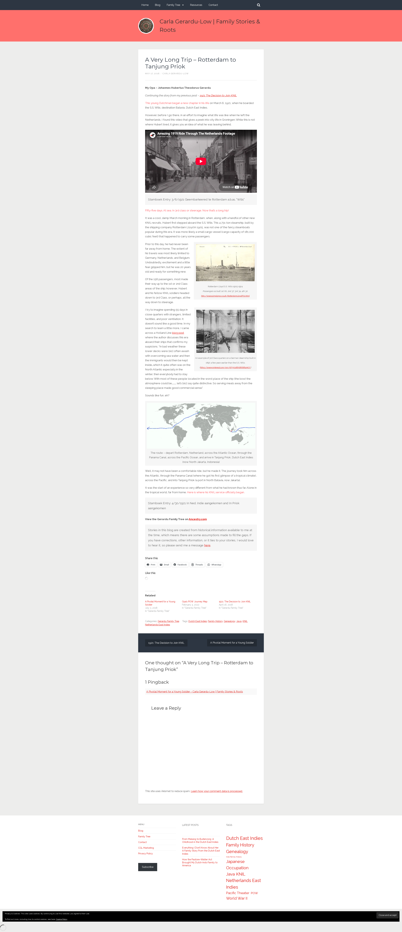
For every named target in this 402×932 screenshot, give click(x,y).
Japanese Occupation (237, 864)
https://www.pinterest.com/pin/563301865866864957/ (225, 367)
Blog (157, 4)
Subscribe (147, 866)
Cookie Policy (61, 919)
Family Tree (173, 4)
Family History (215, 621)
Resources (196, 4)
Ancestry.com (198, 519)
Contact (213, 4)
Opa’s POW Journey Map (194, 601)
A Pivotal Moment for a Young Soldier (232, 642)
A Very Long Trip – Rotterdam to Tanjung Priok (190, 63)
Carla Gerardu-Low (176, 73)
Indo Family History (234, 857)
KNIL (245, 621)
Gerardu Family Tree (168, 621)
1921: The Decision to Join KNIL (218, 95)
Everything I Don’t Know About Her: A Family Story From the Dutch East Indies (201, 850)
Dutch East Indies (197, 621)
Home (145, 4)
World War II (236, 898)
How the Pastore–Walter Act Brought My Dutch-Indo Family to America (199, 862)
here (207, 545)
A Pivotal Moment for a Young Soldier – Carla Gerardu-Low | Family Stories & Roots (194, 691)
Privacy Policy (145, 853)
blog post (178, 332)
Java (239, 621)
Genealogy (229, 621)
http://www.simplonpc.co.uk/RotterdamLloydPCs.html (225, 296)
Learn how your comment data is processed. (217, 791)
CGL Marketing (146, 847)
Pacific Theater (237, 893)
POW (254, 893)
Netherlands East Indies (157, 624)
